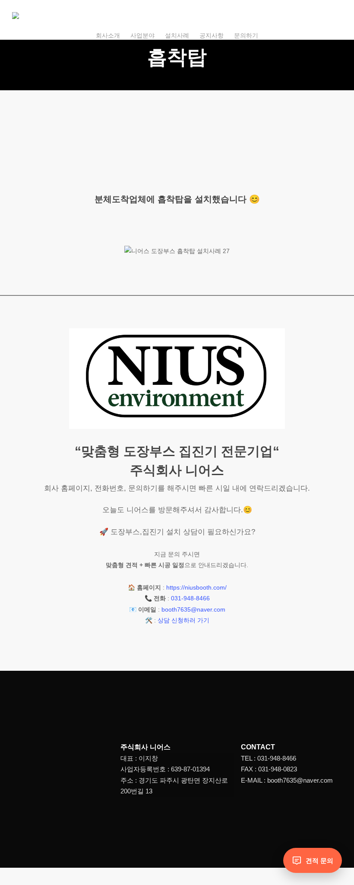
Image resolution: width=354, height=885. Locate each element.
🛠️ (148, 620)
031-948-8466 (190, 598)
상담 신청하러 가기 (183, 620)
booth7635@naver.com (193, 609)
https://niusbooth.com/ (196, 587)
